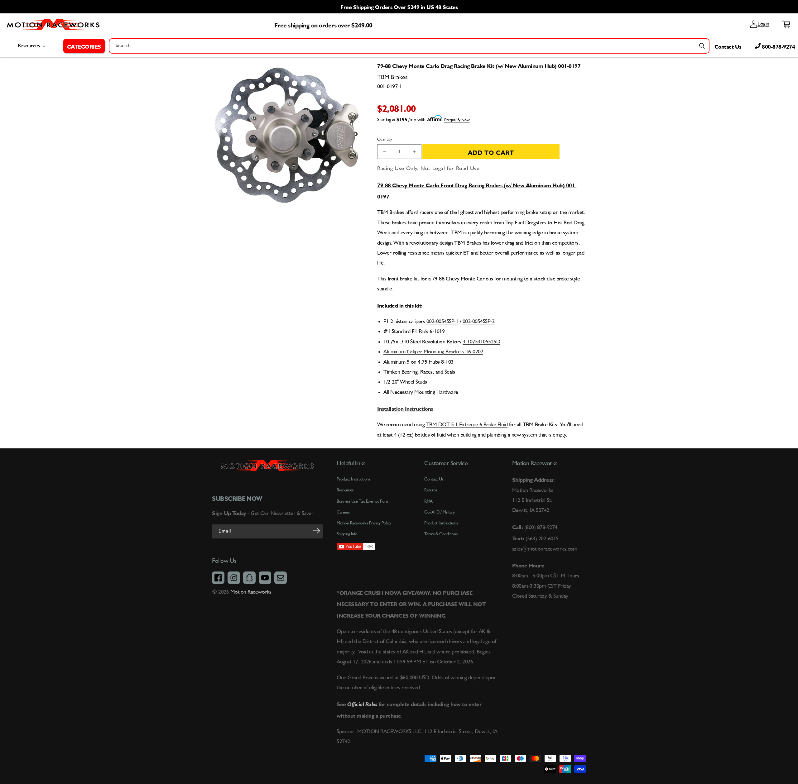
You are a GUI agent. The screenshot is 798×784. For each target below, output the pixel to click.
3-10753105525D (481, 342)
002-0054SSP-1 (442, 321)
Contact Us (727, 45)
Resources (345, 490)
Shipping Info (347, 534)
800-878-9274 (778, 45)
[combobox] (409, 46)
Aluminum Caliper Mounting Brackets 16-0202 (433, 352)
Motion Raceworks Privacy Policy (364, 523)
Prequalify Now (457, 120)
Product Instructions (441, 523)
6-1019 (437, 331)
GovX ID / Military (439, 512)
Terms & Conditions (440, 534)
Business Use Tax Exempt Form (363, 501)
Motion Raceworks (251, 592)
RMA (428, 501)
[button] (84, 46)
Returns (430, 490)
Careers (343, 512)
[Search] (702, 46)
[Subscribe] (316, 531)
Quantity (384, 139)
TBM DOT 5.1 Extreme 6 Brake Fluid (467, 425)
